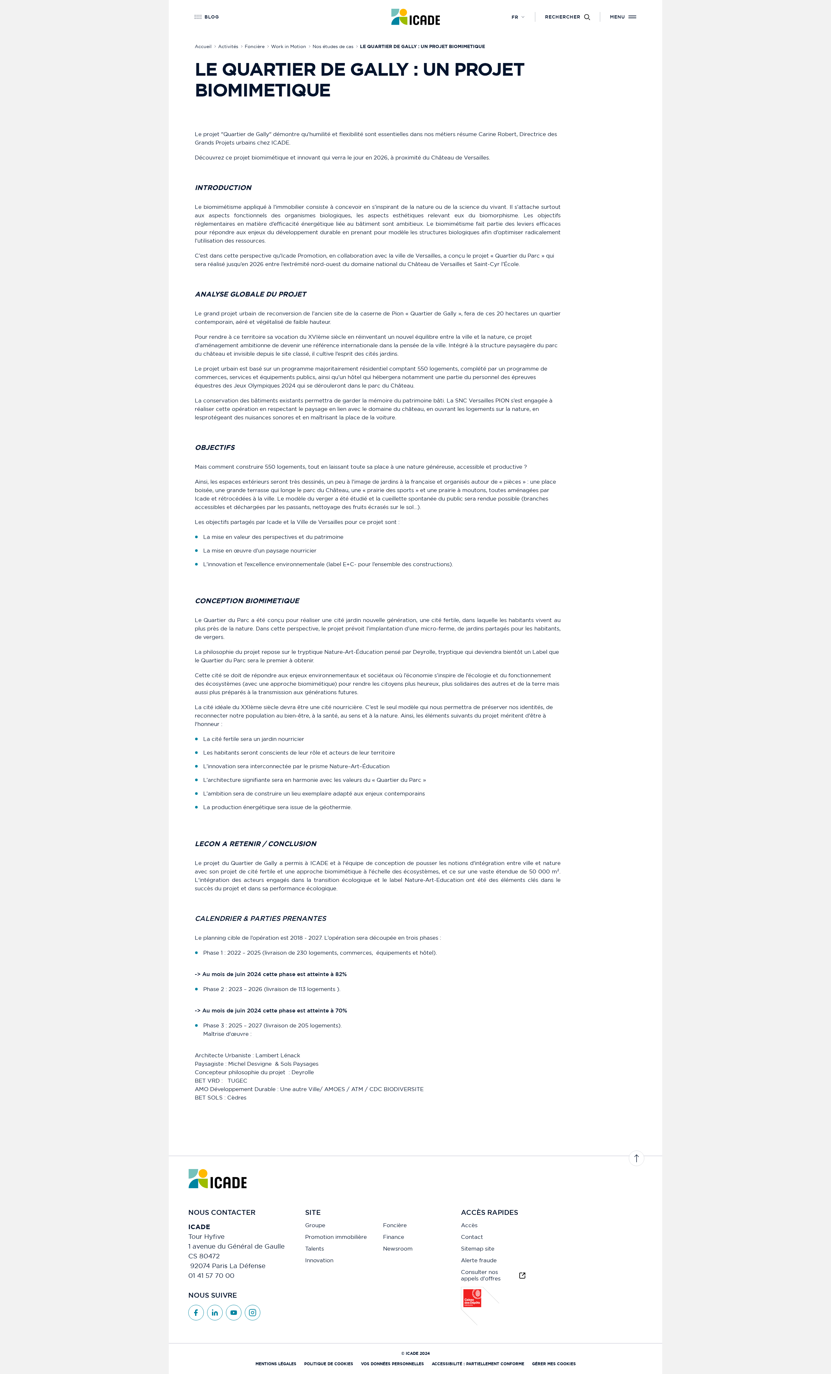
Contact (472, 1237)
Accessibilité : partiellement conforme (478, 1364)
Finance (393, 1237)
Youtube (234, 1312)
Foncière (395, 1225)
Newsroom (398, 1248)
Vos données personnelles (392, 1364)
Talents (314, 1248)
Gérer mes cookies (554, 1364)
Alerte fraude (479, 1260)
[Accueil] (415, 17)
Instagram (252, 1312)
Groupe (315, 1225)
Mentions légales (275, 1364)
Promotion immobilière (336, 1237)
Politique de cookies (328, 1364)
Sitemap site (477, 1248)
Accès (469, 1225)
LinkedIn (215, 1312)
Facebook (196, 1312)
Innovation (319, 1260)
